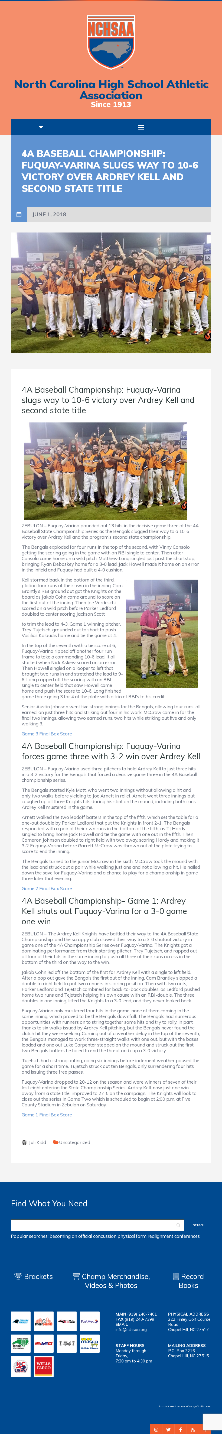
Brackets (37, 1276)
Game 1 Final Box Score (47, 1115)
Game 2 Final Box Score (47, 888)
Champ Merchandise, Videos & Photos (116, 1281)
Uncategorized (74, 1142)
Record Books (191, 1281)
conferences (187, 1236)
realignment (160, 1236)
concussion (104, 1236)
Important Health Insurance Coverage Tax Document (185, 1406)
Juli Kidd (37, 1142)
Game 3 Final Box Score (47, 734)
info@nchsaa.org (131, 1329)
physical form (131, 1236)
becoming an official (71, 1236)
